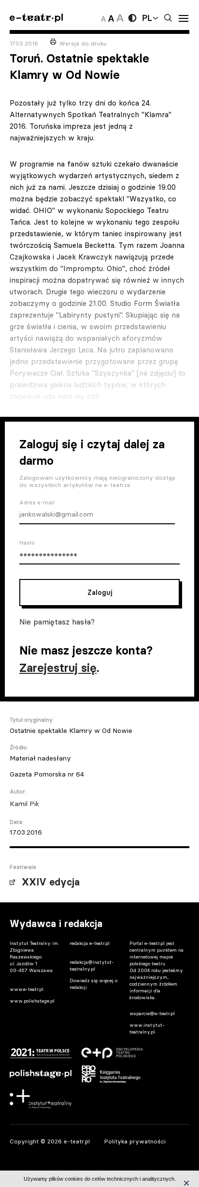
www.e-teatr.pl (26, 989)
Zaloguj (99, 592)
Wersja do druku (83, 43)
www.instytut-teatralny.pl (147, 1028)
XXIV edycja (51, 882)
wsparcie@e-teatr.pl (152, 1013)
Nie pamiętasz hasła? (57, 621)
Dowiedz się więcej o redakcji (93, 983)
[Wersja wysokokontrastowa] (132, 18)
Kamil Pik (24, 803)
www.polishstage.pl (32, 1001)
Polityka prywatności (135, 1141)
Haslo (27, 542)
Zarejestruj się (58, 668)
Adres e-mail (37, 502)
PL (147, 18)
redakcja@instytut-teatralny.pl (92, 965)
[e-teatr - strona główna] (36, 18)
